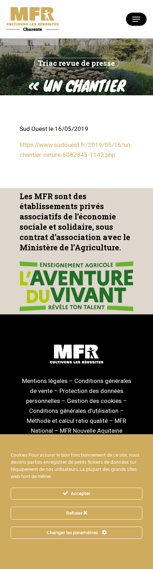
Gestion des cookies (94, 400)
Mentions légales (45, 380)
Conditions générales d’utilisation (73, 410)
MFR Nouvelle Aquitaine (91, 430)
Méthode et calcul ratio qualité (67, 420)
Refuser (75, 513)
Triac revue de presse (76, 63)
